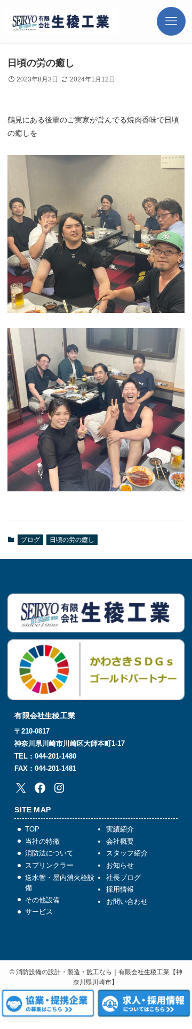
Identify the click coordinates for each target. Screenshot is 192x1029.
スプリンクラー (49, 865)
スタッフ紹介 (127, 853)
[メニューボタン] (174, 21)
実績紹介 (120, 829)
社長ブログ (123, 878)
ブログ (30, 540)
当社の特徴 (42, 841)
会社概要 (120, 841)
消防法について (49, 853)
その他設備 (42, 900)
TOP (32, 829)
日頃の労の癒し (72, 540)
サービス (39, 912)
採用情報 (120, 889)
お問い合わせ (127, 901)
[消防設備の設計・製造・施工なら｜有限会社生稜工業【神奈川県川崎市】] (61, 21)
